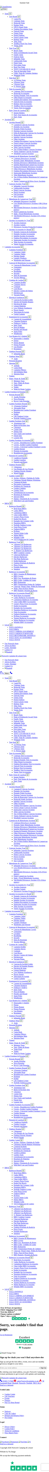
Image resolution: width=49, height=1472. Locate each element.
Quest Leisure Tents (21, 37)
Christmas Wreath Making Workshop (27, 480)
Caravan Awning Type (17, 184)
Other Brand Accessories (23, 98)
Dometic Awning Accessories (24, 234)
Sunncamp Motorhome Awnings (25, 173)
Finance (7, 1400)
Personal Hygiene (15, 361)
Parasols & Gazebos (16, 456)
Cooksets (17, 287)
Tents (6, 14)
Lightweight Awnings (21, 188)
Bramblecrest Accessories (23, 453)
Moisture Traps (19, 381)
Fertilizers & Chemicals (22, 486)
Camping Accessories (12, 247)
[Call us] (11, 673)
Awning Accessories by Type (19, 220)
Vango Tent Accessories (22, 108)
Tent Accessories (15, 89)
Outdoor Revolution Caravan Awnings (27, 141)
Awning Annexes (20, 223)
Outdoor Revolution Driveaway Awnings (28, 171)
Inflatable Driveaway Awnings (25, 201)
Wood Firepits (19, 473)
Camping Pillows (20, 370)
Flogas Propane (19, 345)
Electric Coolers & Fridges (23, 291)
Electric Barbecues (20, 557)
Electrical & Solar (20, 304)
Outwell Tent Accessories (23, 102)
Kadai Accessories (20, 606)
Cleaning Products (20, 321)
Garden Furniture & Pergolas (15, 392)
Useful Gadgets (19, 314)
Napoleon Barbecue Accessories (25, 610)
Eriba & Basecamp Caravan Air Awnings (28, 133)
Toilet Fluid (18, 385)
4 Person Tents (19, 82)
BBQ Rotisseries (20, 582)
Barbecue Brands (15, 506)
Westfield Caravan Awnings (24, 154)
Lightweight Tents (20, 61)
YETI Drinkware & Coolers (24, 539)
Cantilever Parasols (20, 458)
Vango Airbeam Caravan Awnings (26, 152)
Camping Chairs (19, 252)
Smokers (17, 569)
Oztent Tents (18, 33)
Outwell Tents (19, 31)
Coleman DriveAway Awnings (25, 158)
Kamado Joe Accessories (23, 608)
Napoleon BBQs (20, 523)
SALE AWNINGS (16, 627)
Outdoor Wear (14, 356)
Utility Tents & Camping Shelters (26, 73)
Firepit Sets (18, 436)
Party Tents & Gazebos (17, 110)
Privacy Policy (10, 1427)
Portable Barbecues (21, 567)
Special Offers (19, 497)
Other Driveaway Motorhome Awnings (28, 169)
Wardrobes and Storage (22, 260)
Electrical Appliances (16, 297)
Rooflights (17, 271)
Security (17, 273)
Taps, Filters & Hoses (21, 383)
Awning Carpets (19, 225)
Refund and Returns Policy (14, 1416)
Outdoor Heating (15, 465)
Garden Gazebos (20, 460)
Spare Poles (18, 332)
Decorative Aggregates (22, 484)
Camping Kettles (20, 282)
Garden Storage (19, 449)
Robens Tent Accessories (23, 104)
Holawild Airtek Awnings (23, 135)
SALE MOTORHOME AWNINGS (22, 635)
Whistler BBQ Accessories (23, 622)
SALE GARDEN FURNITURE (21, 633)
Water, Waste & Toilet (17, 379)
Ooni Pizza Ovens (20, 527)
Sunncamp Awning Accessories (25, 240)
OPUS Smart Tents (20, 27)
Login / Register (10, 648)
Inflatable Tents (19, 59)
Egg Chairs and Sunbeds (22, 434)
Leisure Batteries (20, 306)
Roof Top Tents (19, 67)
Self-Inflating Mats (20, 372)
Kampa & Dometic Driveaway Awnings (28, 167)
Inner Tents (18, 325)
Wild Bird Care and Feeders (24, 501)
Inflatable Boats (19, 354)
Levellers (17, 269)
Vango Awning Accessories (23, 244)
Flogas (16, 341)
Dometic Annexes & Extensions (25, 232)
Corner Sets (18, 429)
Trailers (11, 376)
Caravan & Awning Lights (23, 300)
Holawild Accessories (21, 93)
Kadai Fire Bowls (20, 519)
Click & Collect (10, 1413)
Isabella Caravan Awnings (23, 137)
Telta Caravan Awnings (22, 147)
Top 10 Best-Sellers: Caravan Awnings (28, 149)
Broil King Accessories (22, 595)
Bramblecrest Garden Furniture (25, 410)
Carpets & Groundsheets (22, 319)
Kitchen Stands (19, 256)
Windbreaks (18, 334)
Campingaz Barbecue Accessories (26, 600)
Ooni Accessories (20, 612)
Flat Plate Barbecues (21, 559)
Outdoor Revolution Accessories (25, 238)
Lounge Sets (18, 438)
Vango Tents (18, 46)
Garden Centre (14, 476)
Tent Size (12, 78)
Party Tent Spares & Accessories (25, 115)
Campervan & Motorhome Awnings (22, 156)
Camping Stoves (20, 285)
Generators (18, 267)
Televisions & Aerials (21, 312)
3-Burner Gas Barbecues (22, 546)
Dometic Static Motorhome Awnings (27, 161)
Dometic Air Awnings (21, 127)
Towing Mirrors (19, 278)
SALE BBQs (14, 629)
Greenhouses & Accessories (24, 492)
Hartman (17, 412)
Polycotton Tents (20, 65)
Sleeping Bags (19, 374)
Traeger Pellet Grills (21, 533)
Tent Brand (13, 17)
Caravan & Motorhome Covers (25, 265)
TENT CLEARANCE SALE (24, 69)
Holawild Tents (19, 23)
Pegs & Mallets (19, 327)
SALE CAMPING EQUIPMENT (21, 631)
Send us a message (6, 1385)
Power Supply (19, 310)
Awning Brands (15, 122)
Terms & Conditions (12, 1431)
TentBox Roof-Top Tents (23, 44)
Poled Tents (18, 63)
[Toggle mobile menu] (3, 9)
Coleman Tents (19, 21)
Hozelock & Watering (21, 495)
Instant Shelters (19, 113)
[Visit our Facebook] (4, 1442)
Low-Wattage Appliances (23, 308)
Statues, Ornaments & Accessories (26, 499)
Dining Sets (18, 432)
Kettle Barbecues (20, 561)
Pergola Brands (14, 395)
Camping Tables (19, 254)
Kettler (16, 414)
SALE (7, 625)
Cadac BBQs (18, 511)
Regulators (17, 349)
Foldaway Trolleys (20, 323)
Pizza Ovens (18, 565)
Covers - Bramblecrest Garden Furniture (28, 443)
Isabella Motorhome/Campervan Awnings (29, 165)
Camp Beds (18, 368)
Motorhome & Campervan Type (20, 199)
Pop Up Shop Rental (12, 1402)
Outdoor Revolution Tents (23, 29)
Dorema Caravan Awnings (23, 131)
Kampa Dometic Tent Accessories (26, 95)
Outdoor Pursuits (15, 351)
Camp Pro (17, 19)
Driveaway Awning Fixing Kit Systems (28, 227)
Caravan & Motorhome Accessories (22, 263)
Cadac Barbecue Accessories (24, 598)
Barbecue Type (14, 542)
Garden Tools (18, 490)
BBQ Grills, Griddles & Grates (25, 580)
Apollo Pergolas (19, 397)
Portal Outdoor (19, 35)
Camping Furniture (16, 250)
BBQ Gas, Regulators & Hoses (25, 578)
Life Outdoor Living (21, 416)
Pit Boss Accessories (21, 616)
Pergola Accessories (21, 451)
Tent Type (12, 48)
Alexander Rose (19, 408)
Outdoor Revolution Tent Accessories (27, 100)
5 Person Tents (19, 84)
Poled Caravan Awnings (22, 190)
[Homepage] (13, 656)
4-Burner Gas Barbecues (22, 549)
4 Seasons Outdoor (20, 406)
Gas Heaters (18, 347)
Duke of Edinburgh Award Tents (25, 53)
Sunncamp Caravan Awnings (24, 145)
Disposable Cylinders (21, 338)
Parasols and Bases (20, 462)
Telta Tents (18, 42)
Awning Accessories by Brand (20, 230)
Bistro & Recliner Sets (22, 425)
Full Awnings (18, 194)
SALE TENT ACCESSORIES (20, 638)
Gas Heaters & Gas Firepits (23, 469)
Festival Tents (19, 57)
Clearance (17, 427)
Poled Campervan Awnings (23, 212)
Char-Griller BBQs (20, 515)
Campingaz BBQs (20, 513)
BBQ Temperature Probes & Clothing (27, 584)
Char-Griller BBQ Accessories (25, 602)
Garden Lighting (20, 488)
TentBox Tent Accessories (23, 106)
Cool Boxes (18, 289)
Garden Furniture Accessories (19, 440)
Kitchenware (18, 293)
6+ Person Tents (19, 86)
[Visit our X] (29, 1442)
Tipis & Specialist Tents (22, 71)
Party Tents (18, 117)
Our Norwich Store (11, 644)
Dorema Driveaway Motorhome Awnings (29, 163)
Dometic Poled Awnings (22, 129)
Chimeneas (18, 467)
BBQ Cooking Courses (22, 553)
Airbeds (16, 366)
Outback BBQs (19, 529)
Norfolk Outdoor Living (22, 418)
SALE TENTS (14, 640)
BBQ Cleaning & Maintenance (25, 574)
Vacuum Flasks (19, 295)
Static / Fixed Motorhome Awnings (26, 214)
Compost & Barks (20, 482)
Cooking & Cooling (16, 280)
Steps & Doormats (20, 275)
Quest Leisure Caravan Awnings (25, 143)
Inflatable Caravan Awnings (24, 186)
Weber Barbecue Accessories (24, 620)
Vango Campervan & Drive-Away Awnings (29, 181)
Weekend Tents (19, 75)
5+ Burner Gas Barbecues (23, 551)
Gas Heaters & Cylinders (18, 336)
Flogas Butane (19, 343)
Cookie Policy (10, 1429)
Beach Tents (18, 51)
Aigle (16, 359)
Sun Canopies (19, 196)
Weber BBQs (18, 535)
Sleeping (12, 363)
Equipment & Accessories (18, 317)
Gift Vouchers (10, 1396)
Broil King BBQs (20, 509)
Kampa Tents (18, 25)
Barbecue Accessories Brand (19, 593)
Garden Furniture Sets (17, 421)
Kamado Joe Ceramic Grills (24, 521)
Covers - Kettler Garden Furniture (26, 445)
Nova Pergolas (19, 399)
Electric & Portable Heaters (23, 302)
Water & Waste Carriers (22, 389)
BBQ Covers (18, 576)
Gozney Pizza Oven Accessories (25, 604)
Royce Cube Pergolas (21, 401)
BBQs (7, 503)
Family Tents (18, 55)
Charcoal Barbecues (21, 555)
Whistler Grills (19, 537)
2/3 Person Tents (20, 80)
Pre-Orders (8, 1418)
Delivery (8, 1411)
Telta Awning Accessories (23, 242)
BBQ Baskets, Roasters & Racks (25, 591)
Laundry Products (20, 258)
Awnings (8, 120)
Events (7, 1398)
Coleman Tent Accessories (23, 91)
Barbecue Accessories (17, 572)
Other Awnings (19, 139)
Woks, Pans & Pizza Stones (24, 589)
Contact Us (9, 650)
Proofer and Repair (20, 329)
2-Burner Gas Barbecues (22, 544)
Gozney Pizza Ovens (21, 517)
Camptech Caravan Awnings (24, 125)
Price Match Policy (11, 1433)
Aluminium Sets (19, 423)
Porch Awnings (19, 192)
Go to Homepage (6, 1335)
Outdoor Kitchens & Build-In (24, 563)
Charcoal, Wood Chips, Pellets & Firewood (29, 586)
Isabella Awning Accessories (24, 236)
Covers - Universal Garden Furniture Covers (30, 447)
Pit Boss (17, 531)
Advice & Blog (10, 646)
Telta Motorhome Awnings (23, 175)
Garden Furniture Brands (18, 404)
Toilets (16, 387)
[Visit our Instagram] (14, 1442)
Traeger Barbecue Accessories (24, 618)
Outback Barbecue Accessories (25, 614)
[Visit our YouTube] (23, 1442)
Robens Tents (18, 39)
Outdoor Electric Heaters (23, 471)
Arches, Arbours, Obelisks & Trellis (26, 478)
